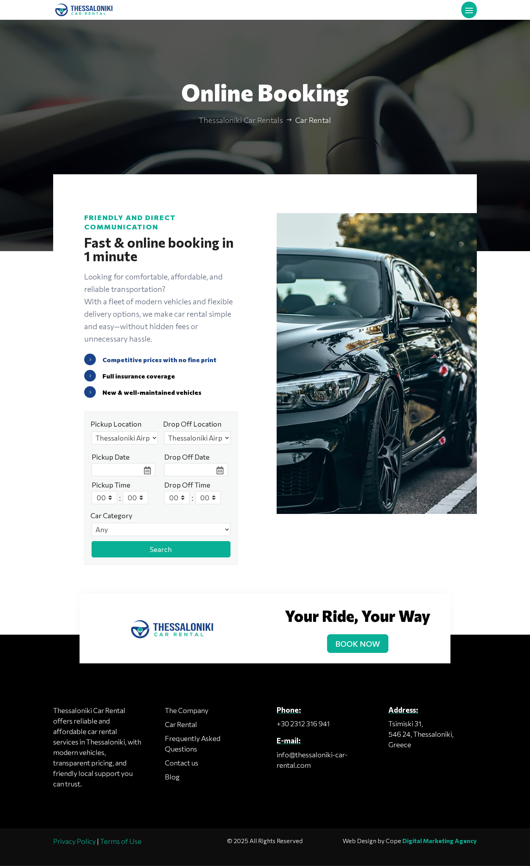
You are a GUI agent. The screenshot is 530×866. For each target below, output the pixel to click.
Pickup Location (116, 424)
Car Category (111, 515)
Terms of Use (121, 841)
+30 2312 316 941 (303, 723)
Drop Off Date (187, 457)
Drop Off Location (192, 424)
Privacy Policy (74, 841)
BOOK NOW (357, 643)
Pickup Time (111, 485)
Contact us (181, 762)
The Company (186, 710)
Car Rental (181, 724)
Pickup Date (111, 457)
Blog (172, 776)
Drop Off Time (187, 485)
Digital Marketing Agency (439, 840)
